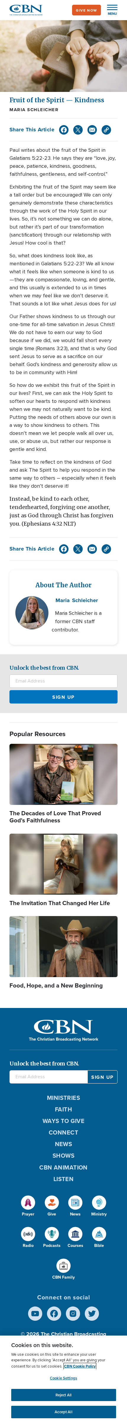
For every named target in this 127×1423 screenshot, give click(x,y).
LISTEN (63, 1179)
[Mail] (92, 130)
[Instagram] (73, 1313)
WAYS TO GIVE (63, 1120)
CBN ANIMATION (63, 1167)
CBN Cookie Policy (80, 1366)
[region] (63, 1379)
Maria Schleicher (33, 109)
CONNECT (63, 1132)
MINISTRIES (63, 1097)
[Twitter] (78, 130)
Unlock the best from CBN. (44, 667)
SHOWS (63, 1155)
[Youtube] (35, 1313)
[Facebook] (64, 130)
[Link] (106, 130)
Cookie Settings (63, 1378)
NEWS (63, 1144)
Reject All (63, 1395)
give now (86, 10)
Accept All (63, 1412)
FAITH (63, 1109)
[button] (109, 10)
